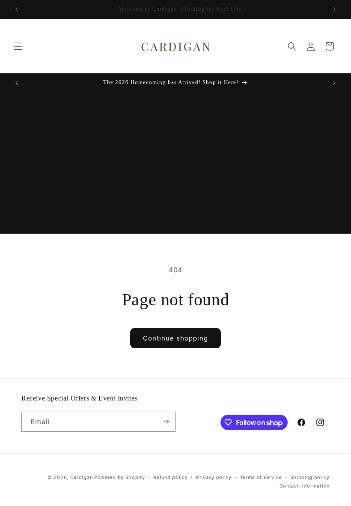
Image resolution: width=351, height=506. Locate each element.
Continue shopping (175, 338)
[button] (18, 46)
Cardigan (81, 477)
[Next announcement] (334, 9)
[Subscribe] (165, 422)
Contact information (305, 486)
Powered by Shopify (119, 477)
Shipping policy (310, 477)
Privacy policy (214, 477)
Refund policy (170, 477)
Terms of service (261, 477)
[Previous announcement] (16, 9)
